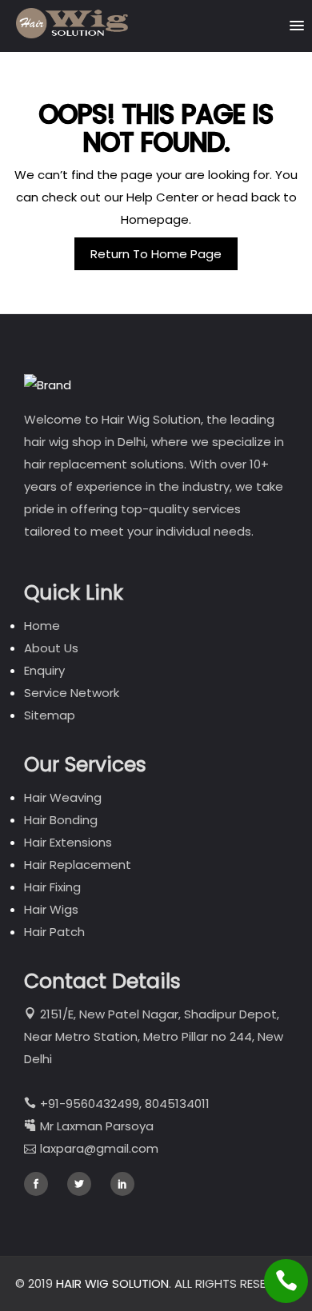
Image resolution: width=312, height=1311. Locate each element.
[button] (297, 22)
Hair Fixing (52, 887)
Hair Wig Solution (112, 1283)
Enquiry (44, 670)
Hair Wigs (51, 909)
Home (42, 625)
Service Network (71, 692)
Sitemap (49, 715)
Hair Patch (54, 931)
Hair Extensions (68, 842)
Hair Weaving (63, 797)
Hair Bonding (61, 819)
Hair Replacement (77, 864)
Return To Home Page (156, 253)
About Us (51, 648)
